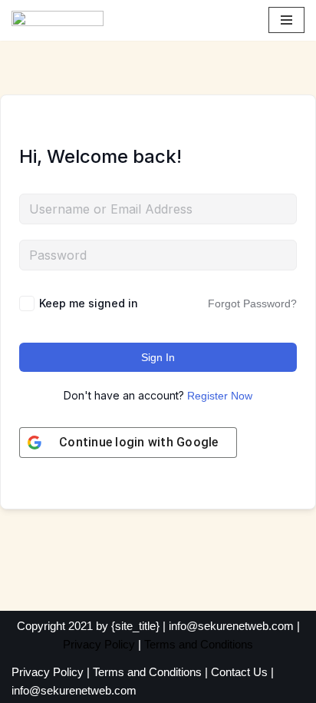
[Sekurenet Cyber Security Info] (58, 20)
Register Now (219, 396)
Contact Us (239, 671)
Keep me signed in (88, 303)
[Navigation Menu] (286, 20)
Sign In (158, 357)
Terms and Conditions (198, 644)
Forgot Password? (252, 303)
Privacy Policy (99, 644)
